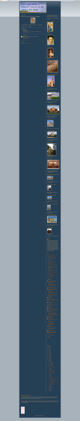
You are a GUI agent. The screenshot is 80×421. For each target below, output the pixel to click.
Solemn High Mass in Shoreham (53, 378)
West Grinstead (51, 369)
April (49, 390)
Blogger (44, 415)
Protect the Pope (50, 291)
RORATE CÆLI (50, 283)
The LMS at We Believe (51, 298)
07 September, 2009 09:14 (26, 38)
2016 (49, 353)
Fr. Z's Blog (49, 304)
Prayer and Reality (50, 317)
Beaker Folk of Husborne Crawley (53, 299)
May (49, 389)
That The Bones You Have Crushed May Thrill (52, 324)
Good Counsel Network (51, 263)
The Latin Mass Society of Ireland (52, 272)
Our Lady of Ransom (51, 382)
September (50, 365)
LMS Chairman (50, 297)
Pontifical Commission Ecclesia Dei (52, 264)
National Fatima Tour (50, 322)
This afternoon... (51, 377)
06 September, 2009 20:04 (26, 32)
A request (50, 375)
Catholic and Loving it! (51, 328)
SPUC (49, 265)
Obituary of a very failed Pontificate (52, 309)
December (50, 362)
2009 (49, 361)
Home (33, 41)
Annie (24, 35)
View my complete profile (50, 251)
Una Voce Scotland (50, 274)
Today (49, 374)
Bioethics (49, 307)
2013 (49, 356)
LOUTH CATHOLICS (51, 321)
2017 (49, 352)
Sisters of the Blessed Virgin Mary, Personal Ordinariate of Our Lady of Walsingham (52, 267)
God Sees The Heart (51, 334)
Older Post (43, 41)
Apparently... (50, 376)
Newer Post (22, 41)
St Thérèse (50, 366)
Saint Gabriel (49, 311)
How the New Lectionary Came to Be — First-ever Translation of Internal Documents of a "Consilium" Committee (53, 285)
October (50, 364)
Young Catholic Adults (51, 277)
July (49, 387)
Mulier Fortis (50, 326)
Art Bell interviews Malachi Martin (52, 287)
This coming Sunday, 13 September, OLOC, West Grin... (53, 381)
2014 (49, 355)
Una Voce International (51, 273)
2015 (49, 354)
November (50, 363)
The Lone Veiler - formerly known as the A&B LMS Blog (32, 7)
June (49, 388)
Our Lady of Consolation (52, 370)
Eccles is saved (50, 302)
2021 (49, 347)
